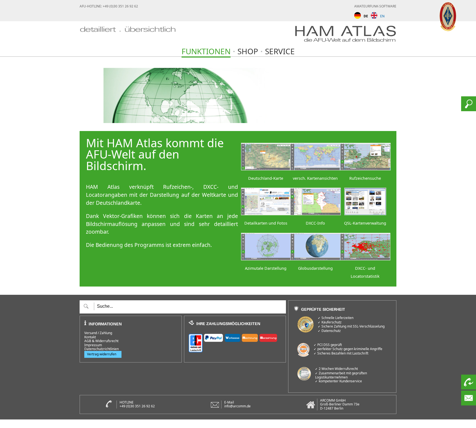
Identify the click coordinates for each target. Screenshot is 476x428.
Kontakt (90, 337)
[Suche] (468, 110)
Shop (247, 51)
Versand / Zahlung (98, 333)
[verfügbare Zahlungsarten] (235, 342)
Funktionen (206, 51)
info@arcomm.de (237, 406)
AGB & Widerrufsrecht (101, 341)
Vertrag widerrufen (101, 354)
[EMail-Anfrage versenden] (468, 404)
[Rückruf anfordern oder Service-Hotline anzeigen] (468, 388)
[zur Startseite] (128, 35)
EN (382, 16)
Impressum (93, 345)
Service (280, 51)
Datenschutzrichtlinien (101, 349)
